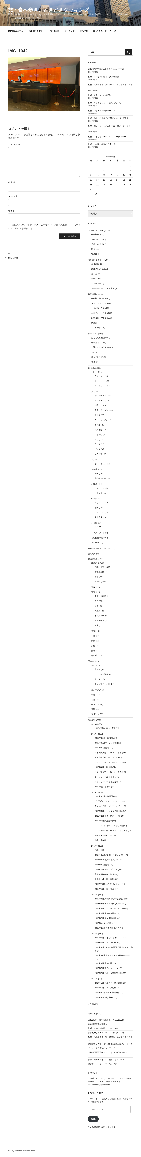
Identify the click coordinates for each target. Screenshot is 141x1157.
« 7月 (97, 194)
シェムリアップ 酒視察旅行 (106, 782)
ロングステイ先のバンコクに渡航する (111, 830)
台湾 (93, 695)
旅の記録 (92, 720)
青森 (93, 587)
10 (97, 175)
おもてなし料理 (98, 338)
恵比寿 (97, 611)
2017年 (94, 846)
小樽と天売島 (100, 840)
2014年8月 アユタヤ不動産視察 (108, 983)
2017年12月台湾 (102, 865)
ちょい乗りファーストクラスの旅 (109, 772)
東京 (93, 592)
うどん (97, 444)
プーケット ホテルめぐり (105, 777)
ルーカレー (99, 381)
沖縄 (93, 650)
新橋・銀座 (99, 620)
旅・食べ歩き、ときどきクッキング (48, 10)
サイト (11, 211)
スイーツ (95, 542)
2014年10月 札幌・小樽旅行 (107, 992)
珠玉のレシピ (97, 357)
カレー (94, 372)
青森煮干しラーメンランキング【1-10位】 (106, 1032)
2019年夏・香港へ (103, 787)
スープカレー (100, 386)
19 (111, 180)
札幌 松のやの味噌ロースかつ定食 (103, 77)
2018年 (94, 792)
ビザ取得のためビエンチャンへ (108, 801)
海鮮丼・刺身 (100, 478)
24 (97, 184)
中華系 (94, 499)
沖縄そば (98, 430)
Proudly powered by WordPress (21, 1151)
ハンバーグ (99, 488)
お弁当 (94, 523)
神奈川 (94, 631)
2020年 (94, 724)
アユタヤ (98, 679)
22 (130, 180)
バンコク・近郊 (101, 674)
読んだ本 (84, 31)
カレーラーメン (101, 420)
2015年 (94, 933)
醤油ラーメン (100, 395)
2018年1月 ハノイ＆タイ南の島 (108, 811)
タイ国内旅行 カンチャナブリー (109, 806)
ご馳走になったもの (100, 347)
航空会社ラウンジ (99, 318)
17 (97, 180)
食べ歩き (95, 239)
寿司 (96, 473)
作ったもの (96, 342)
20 (117, 180)
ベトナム (95, 704)
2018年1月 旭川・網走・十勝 (107, 816)
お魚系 (94, 469)
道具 (93, 362)
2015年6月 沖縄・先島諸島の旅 (108, 973)
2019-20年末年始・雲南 (105, 728)
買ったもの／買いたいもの (104, 31)
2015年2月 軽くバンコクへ (106, 968)
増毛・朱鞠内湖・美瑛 (104, 874)
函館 (96, 577)
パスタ (97, 449)
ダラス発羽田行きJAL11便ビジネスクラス (106, 1059)
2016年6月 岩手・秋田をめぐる (108, 903)
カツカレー (99, 376)
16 (91, 180)
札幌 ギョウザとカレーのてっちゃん (104, 103)
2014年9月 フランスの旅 (105, 988)
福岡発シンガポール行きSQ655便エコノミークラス (110, 1044)
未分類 (91, 1004)
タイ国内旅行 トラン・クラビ (108, 752)
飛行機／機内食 (98, 298)
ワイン (94, 352)
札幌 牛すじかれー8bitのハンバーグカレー (107, 136)
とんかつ (98, 493)
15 (130, 175)
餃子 (96, 507)
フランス (95, 714)
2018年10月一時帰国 (104, 796)
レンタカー (96, 283)
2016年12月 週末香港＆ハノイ (108, 928)
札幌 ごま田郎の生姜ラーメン (101, 110)
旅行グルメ (96, 244)
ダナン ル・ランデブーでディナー (103, 1064)
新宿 (96, 606)
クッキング (69, 31)
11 (104, 175)
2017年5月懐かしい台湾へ (106, 869)
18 (104, 180)
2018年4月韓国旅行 (103, 821)
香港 (93, 699)
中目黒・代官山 (101, 615)
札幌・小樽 (99, 567)
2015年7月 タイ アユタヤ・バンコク (110, 938)
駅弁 (93, 249)
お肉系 (94, 484)
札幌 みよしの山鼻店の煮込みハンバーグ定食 (108, 118)
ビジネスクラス (98, 308)
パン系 (94, 460)
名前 (11, 182)
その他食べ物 (97, 538)
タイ (93, 665)
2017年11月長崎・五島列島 (106, 860)
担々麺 (97, 415)
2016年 (94, 895)
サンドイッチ (100, 464)
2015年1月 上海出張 (103, 963)
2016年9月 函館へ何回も (105, 913)
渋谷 (96, 601)
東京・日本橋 (100, 596)
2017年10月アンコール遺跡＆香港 (109, 855)
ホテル (94, 279)
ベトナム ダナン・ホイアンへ (108, 762)
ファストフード (98, 533)
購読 (93, 1119)
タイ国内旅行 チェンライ (106, 757)
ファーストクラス (99, 303)
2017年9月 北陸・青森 (104, 889)
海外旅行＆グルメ (36, 31)
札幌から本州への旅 (103, 835)
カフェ (94, 274)
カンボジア (96, 690)
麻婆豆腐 (98, 517)
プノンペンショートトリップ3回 (109, 826)
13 (117, 175)
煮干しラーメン (101, 410)
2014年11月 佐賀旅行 (104, 997)
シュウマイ (99, 512)
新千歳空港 (99, 572)
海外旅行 (95, 264)
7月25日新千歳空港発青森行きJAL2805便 (106, 69)
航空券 (94, 323)
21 (124, 180)
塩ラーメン (99, 400)
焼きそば (98, 434)
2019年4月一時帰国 (103, 767)
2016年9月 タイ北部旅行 (105, 918)
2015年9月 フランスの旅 (105, 942)
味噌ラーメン (100, 405)
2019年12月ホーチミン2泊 (106, 743)
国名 (90, 661)
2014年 (94, 979)
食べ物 (91, 368)
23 (91, 184)
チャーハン (99, 503)
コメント (14, 144)
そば (96, 439)
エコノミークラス (99, 313)
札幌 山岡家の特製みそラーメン (102, 144)
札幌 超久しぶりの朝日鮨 (99, 95)
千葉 (93, 636)
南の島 (97, 669)
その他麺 (98, 454)
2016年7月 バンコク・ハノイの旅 (109, 908)
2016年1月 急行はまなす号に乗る (109, 899)
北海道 (94, 563)
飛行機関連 (54, 31)
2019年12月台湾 (102, 748)
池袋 (96, 625)
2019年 (94, 734)
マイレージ (96, 328)
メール (13, 196)
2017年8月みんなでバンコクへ (108, 884)
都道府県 (92, 559)
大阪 (93, 641)
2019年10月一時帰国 (104, 738)
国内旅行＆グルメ (16, 31)
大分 (93, 646)
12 (111, 175)
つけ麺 (97, 425)
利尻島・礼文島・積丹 (104, 879)
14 (124, 175)
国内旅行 (95, 234)
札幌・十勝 (99, 850)
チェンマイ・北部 (102, 684)
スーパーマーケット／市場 (102, 288)
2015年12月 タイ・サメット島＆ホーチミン (114, 955)
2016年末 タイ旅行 (103, 923)
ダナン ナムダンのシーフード (101, 1048)
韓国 (93, 709)
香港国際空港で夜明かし (98, 1024)
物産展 (94, 254)
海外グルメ (96, 269)
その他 (97, 581)
